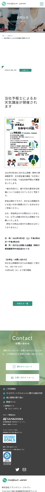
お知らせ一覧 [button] (22, 303)
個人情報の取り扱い (15, 397)
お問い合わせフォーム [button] (24, 377)
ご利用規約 (11, 389)
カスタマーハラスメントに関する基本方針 (24, 393)
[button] (25, 469)
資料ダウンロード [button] (24, 366)
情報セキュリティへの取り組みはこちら (13, 449)
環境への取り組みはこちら (10, 447)
